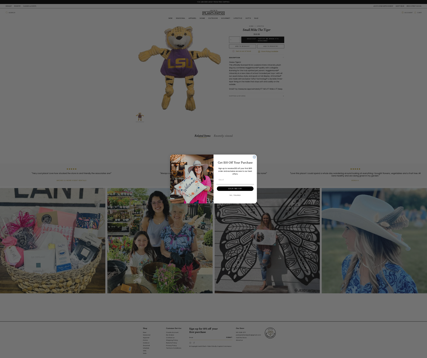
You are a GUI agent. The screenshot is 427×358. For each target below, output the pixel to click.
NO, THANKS (235, 195)
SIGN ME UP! (235, 188)
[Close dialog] (254, 157)
